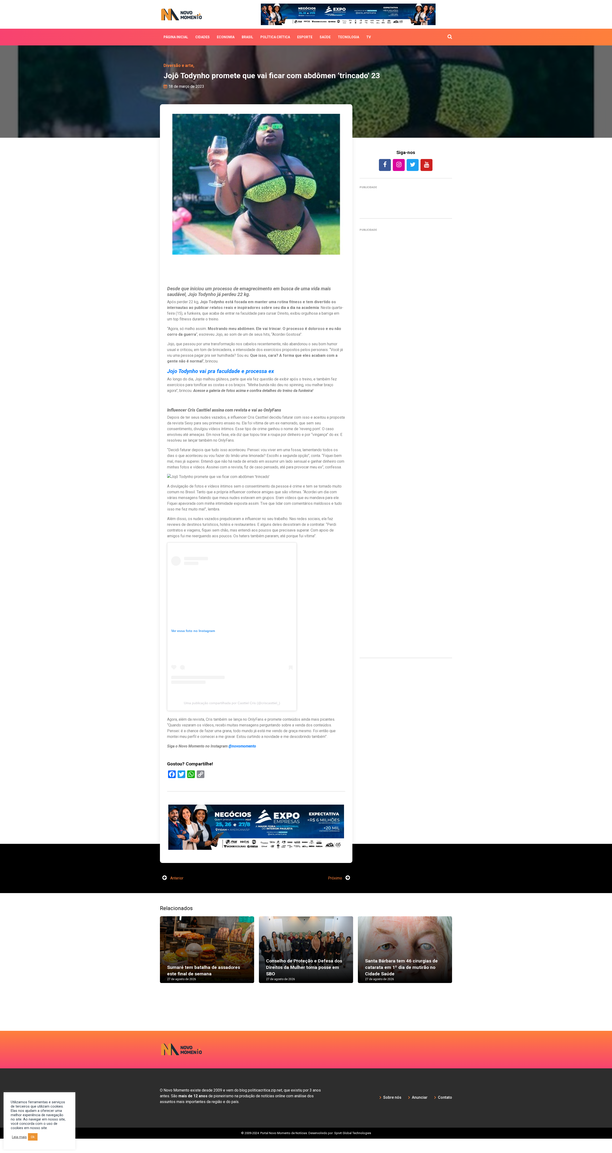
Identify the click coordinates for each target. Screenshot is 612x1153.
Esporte (304, 37)
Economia (226, 37)
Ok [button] (33, 1137)
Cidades (202, 37)
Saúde (325, 37)
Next (459, 969)
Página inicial (176, 37)
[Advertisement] (256, 857)
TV (368, 37)
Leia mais (19, 1137)
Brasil (247, 37)
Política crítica (275, 37)
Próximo (335, 892)
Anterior (176, 892)
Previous (153, 969)
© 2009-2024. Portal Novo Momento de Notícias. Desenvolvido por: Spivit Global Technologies (306, 1147)
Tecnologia (348, 37)
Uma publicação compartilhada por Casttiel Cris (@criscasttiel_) (232, 703)
